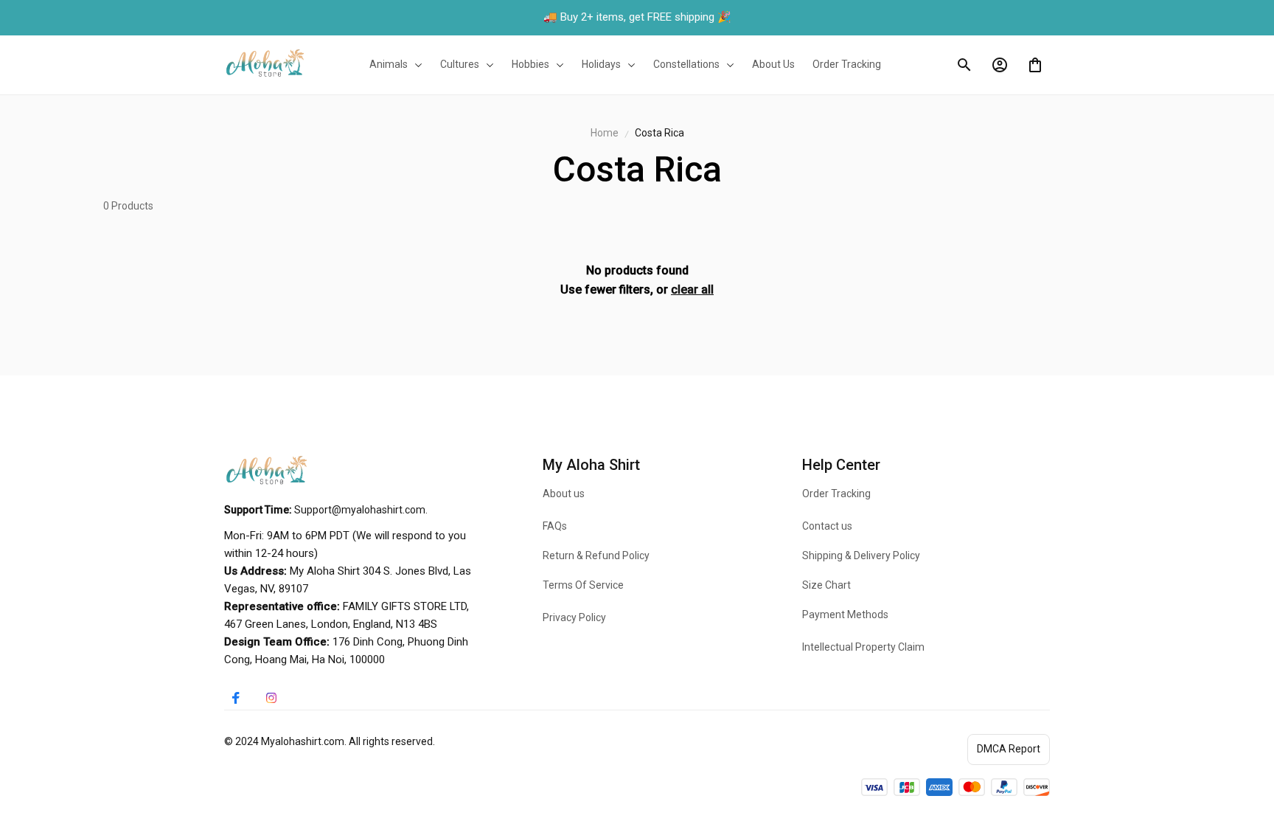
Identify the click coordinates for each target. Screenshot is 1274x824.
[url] (359, 510)
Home (605, 133)
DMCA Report (1008, 749)
